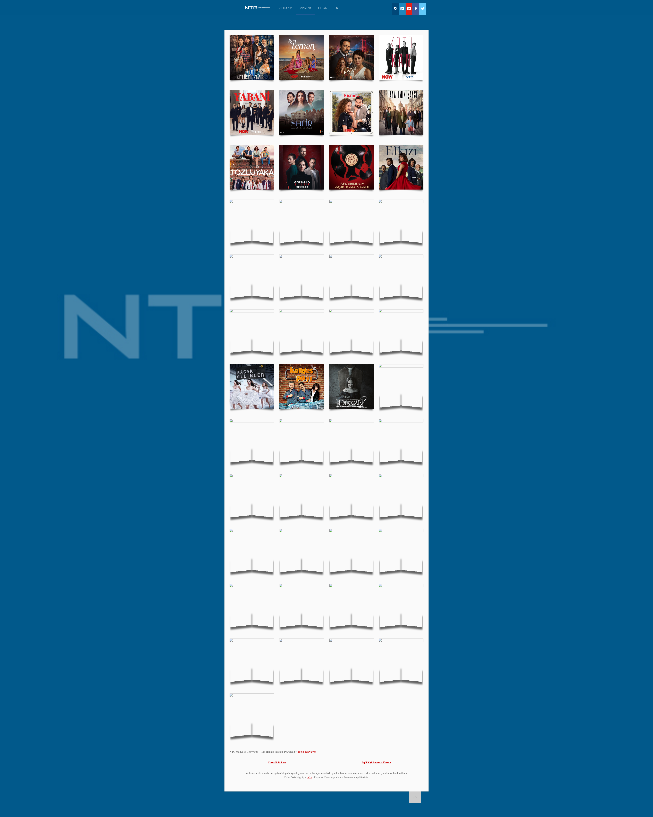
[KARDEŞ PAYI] (301, 386)
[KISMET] (351, 112)
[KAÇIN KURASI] (252, 441)
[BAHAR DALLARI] (401, 661)
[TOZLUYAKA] (252, 167)
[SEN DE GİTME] (401, 606)
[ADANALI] (351, 661)
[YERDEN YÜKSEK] (252, 661)
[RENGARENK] (301, 441)
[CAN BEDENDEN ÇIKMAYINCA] (301, 496)
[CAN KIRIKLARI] (401, 277)
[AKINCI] (301, 222)
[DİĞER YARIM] (252, 551)
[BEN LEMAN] (301, 57)
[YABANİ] (252, 112)
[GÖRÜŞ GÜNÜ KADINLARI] (351, 551)
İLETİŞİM (323, 8)
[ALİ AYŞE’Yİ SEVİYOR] (401, 551)
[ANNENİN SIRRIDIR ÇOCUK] (301, 167)
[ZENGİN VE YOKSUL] (301, 277)
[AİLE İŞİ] (351, 441)
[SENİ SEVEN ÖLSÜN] (401, 331)
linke (309, 777)
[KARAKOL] (351, 606)
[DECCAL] (401, 386)
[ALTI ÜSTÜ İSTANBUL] (252, 57)
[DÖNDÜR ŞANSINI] (401, 441)
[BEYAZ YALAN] (351, 496)
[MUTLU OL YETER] (252, 496)
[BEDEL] (401, 496)
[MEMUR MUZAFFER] (252, 715)
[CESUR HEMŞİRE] (301, 551)
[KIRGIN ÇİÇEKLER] (351, 331)
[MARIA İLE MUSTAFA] (351, 222)
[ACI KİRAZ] (252, 277)
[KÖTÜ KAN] (401, 57)
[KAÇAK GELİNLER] (252, 386)
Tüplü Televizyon (307, 751)
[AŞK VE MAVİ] (301, 331)
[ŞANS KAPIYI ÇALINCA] (401, 222)
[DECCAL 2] (351, 386)
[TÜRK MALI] (301, 661)
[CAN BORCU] (351, 57)
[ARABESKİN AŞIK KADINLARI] (351, 167)
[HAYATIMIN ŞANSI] (401, 112)
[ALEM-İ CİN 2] (351, 277)
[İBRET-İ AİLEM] (252, 606)
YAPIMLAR (305, 8)
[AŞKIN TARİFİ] (252, 222)
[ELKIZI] (401, 167)
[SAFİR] (301, 112)
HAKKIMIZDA (285, 8)
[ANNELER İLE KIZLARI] (301, 606)
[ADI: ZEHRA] (252, 331)
